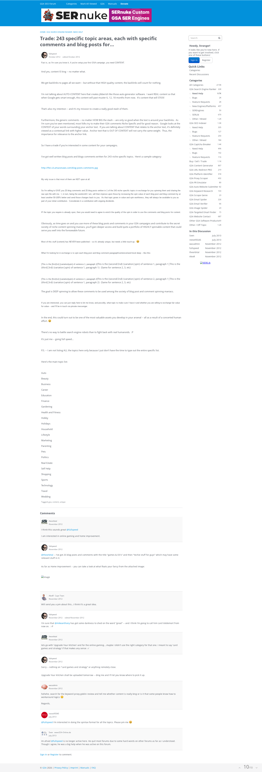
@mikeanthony (62, 623)
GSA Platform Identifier (205, 174)
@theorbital (47, 554)
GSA (102, 3)
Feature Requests (206, 101)
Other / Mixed (206, 118)
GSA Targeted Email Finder (205, 212)
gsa (50, 502)
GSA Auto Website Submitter (205, 186)
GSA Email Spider (205, 199)
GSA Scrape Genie (205, 195)
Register (54, 754)
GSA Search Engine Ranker (205, 89)
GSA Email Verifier (205, 203)
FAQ (94, 767)
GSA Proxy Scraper (205, 178)
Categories (71, 3)
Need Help (206, 93)
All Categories (205, 84)
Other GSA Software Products (205, 220)
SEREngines (206, 110)
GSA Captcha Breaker (205, 144)
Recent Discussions (199, 74)
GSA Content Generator (205, 165)
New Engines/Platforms (206, 106)
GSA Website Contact (205, 216)
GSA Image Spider (205, 208)
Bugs (206, 97)
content (55, 502)
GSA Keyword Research (205, 191)
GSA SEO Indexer (205, 123)
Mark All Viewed (89, 3)
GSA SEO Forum (48, 3)
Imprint (74, 767)
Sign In (43, 754)
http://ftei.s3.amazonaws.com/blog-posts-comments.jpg (69, 167)
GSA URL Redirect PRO (205, 169)
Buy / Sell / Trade (205, 161)
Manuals (112, 3)
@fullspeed (72, 529)
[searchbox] (205, 38)
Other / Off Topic (205, 224)
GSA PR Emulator (205, 182)
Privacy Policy (61, 767)
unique (63, 502)
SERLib (206, 114)
